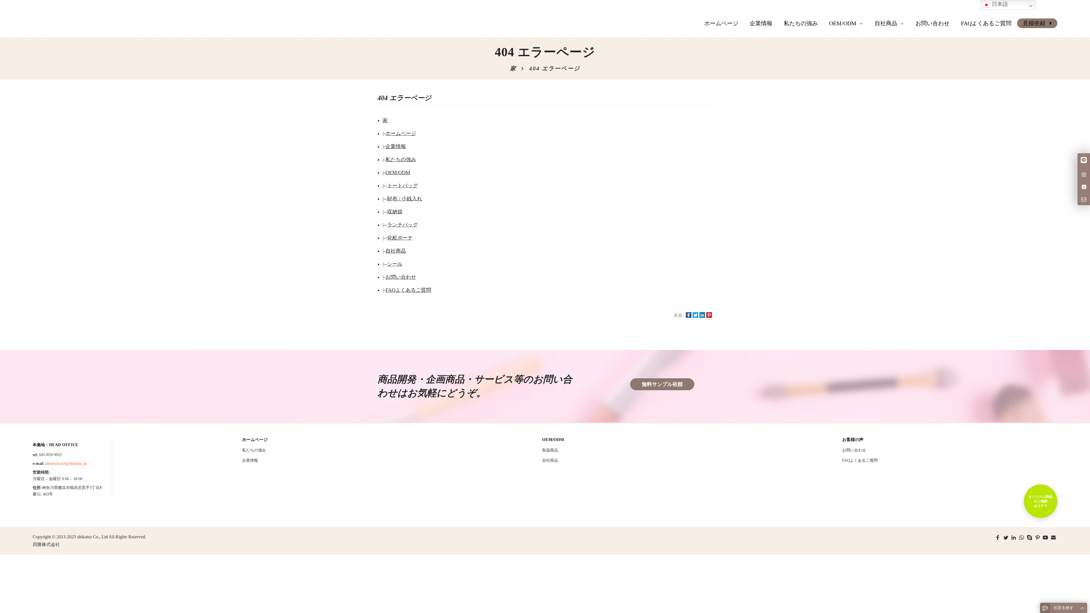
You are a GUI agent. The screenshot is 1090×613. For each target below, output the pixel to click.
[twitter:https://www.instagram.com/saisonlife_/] (1084, 174)
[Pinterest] (1037, 537)
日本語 (999, 4)
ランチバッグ (402, 225)
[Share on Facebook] (688, 315)
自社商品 (395, 251)
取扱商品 (550, 450)
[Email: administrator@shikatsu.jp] (1084, 199)
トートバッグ (402, 185)
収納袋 (395, 212)
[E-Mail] (1053, 537)
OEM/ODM (397, 172)
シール (395, 264)
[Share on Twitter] (695, 315)
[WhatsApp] (1022, 537)
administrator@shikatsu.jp (66, 463)
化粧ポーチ (400, 238)
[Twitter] (1006, 537)
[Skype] (1030, 537)
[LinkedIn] (1014, 537)
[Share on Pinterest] (709, 315)
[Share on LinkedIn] (702, 315)
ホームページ (721, 23)
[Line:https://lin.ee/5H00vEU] (1084, 160)
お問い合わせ (400, 277)
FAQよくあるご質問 (408, 290)
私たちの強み (400, 159)
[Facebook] (998, 537)
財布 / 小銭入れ (404, 198)
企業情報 (395, 146)
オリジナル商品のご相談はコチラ (1041, 501)
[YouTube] (1045, 537)
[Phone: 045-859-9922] (1084, 187)
